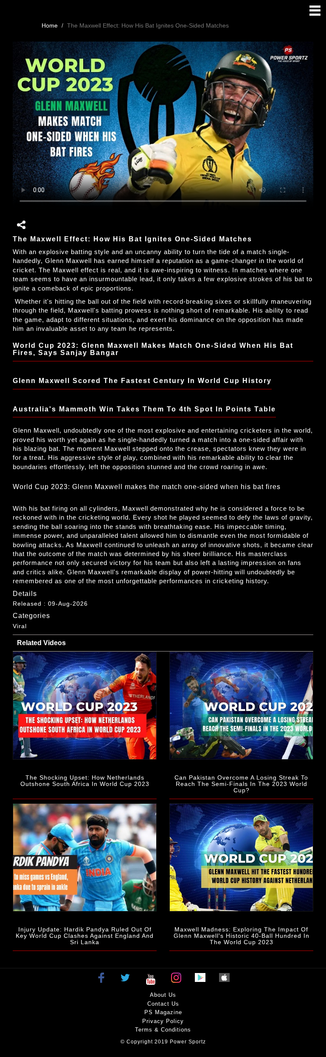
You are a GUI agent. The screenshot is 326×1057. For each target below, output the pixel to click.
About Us (163, 995)
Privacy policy (163, 1021)
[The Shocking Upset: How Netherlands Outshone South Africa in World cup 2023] (85, 706)
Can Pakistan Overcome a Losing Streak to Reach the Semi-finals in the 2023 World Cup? (241, 784)
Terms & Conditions (163, 1029)
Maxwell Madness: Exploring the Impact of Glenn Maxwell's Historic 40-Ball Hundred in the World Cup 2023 (241, 936)
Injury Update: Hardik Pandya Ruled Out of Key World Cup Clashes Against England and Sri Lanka (85, 936)
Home (50, 25)
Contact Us (163, 1004)
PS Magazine (163, 1012)
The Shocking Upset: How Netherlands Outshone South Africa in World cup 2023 (84, 780)
